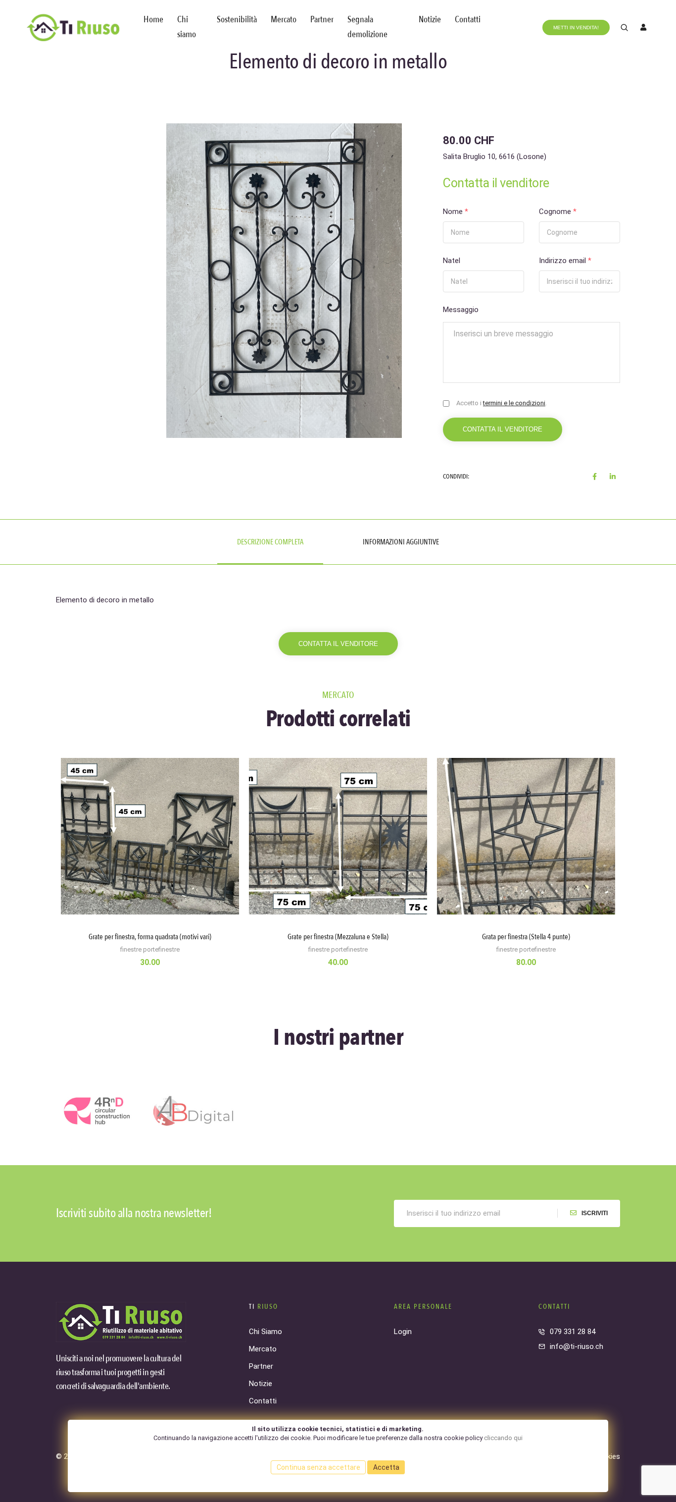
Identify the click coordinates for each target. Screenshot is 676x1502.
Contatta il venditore (502, 429)
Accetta (386, 1467)
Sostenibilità (237, 19)
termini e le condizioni (514, 403)
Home (153, 19)
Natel (451, 260)
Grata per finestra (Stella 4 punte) (526, 937)
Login (403, 1331)
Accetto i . (501, 403)
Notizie (430, 19)
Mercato (283, 19)
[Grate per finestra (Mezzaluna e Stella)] (338, 877)
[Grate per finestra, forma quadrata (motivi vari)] (150, 877)
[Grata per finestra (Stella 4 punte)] (526, 877)
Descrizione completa (270, 542)
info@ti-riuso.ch (576, 1346)
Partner (322, 19)
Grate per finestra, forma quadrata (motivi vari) (150, 937)
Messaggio (461, 309)
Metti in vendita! (576, 27)
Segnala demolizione (367, 27)
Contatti (468, 19)
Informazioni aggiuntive (401, 542)
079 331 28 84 (572, 1331)
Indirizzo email (565, 260)
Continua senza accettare (318, 1467)
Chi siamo (186, 27)
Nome (455, 211)
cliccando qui (503, 1438)
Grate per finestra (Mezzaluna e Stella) (338, 937)
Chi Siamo (265, 1331)
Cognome (558, 211)
